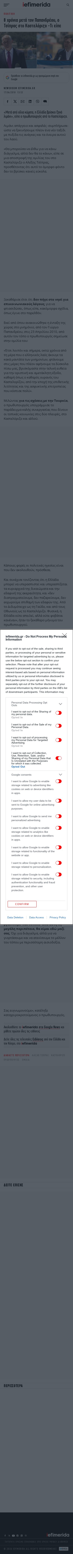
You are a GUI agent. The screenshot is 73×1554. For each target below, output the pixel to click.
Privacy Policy (58, 917)
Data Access (36, 917)
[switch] (59, 713)
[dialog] (36, 777)
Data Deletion (15, 917)
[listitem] (36, 703)
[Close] (65, 636)
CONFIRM (22, 904)
